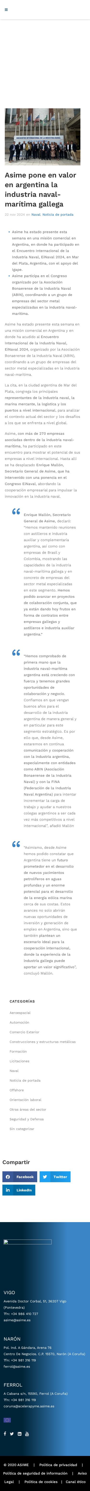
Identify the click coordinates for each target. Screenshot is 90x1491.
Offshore (17, 1090)
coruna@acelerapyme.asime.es (29, 1406)
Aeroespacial (20, 1013)
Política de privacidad (58, 1465)
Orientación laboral (25, 1100)
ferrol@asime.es (17, 1366)
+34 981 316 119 (23, 1360)
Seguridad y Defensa (27, 1119)
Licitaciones (19, 1061)
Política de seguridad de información (35, 1473)
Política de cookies (41, 1482)
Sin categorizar (22, 1129)
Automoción (19, 1022)
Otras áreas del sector (28, 1109)
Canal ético (76, 1482)
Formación (18, 1051)
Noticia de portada (57, 214)
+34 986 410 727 (24, 1314)
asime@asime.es (17, 1320)
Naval (35, 214)
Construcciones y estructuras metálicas (43, 1042)
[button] (19, 1176)
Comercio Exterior (24, 1032)
